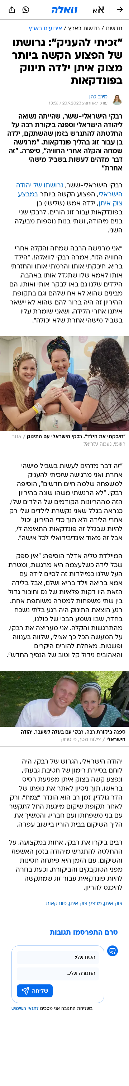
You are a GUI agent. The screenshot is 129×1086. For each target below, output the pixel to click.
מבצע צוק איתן (85, 904)
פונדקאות (56, 904)
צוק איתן (113, 904)
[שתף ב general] (12, 10)
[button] (98, 9)
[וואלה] (64, 9)
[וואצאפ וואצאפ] (25, 9)
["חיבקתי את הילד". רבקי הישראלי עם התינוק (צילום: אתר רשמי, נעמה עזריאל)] (64, 393)
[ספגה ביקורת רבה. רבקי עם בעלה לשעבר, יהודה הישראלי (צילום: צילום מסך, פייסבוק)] (64, 709)
